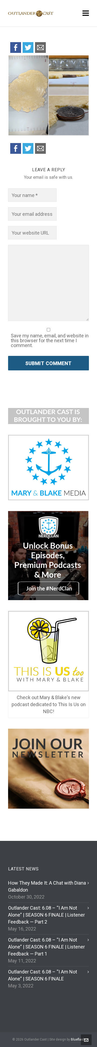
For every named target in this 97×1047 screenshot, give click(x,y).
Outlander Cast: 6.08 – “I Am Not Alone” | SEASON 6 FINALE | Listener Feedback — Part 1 (46, 947)
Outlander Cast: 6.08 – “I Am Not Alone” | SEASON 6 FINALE (42, 975)
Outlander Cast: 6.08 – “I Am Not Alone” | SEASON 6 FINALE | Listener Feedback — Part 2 (46, 915)
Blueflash (78, 1039)
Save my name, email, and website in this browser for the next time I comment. (50, 340)
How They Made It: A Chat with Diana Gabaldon (47, 886)
